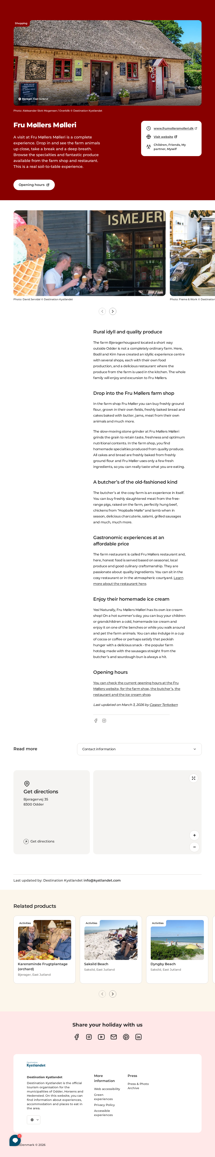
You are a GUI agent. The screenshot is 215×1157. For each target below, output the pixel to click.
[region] (147, 812)
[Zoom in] (194, 835)
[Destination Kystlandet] (36, 1064)
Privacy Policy (104, 1105)
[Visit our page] (76, 1037)
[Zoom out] (194, 847)
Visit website (163, 137)
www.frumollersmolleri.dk (174, 128)
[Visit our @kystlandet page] (101, 1037)
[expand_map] (193, 778)
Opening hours (32, 185)
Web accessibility (107, 1089)
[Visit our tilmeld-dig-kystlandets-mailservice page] (113, 1037)
